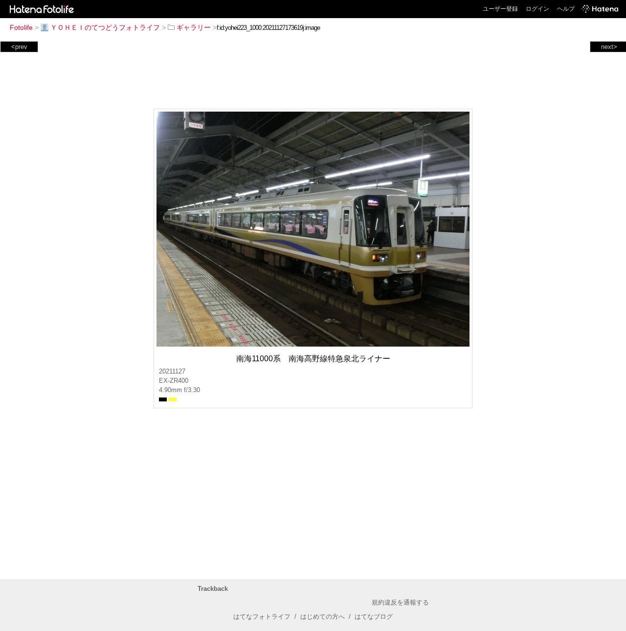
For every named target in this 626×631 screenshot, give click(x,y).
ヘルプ (566, 8)
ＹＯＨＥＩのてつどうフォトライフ (105, 27)
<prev (19, 46)
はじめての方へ (322, 616)
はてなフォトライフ (262, 616)
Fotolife (21, 27)
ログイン (537, 8)
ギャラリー (194, 27)
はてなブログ (374, 616)
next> (609, 46)
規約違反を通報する (400, 602)
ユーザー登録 (500, 8)
